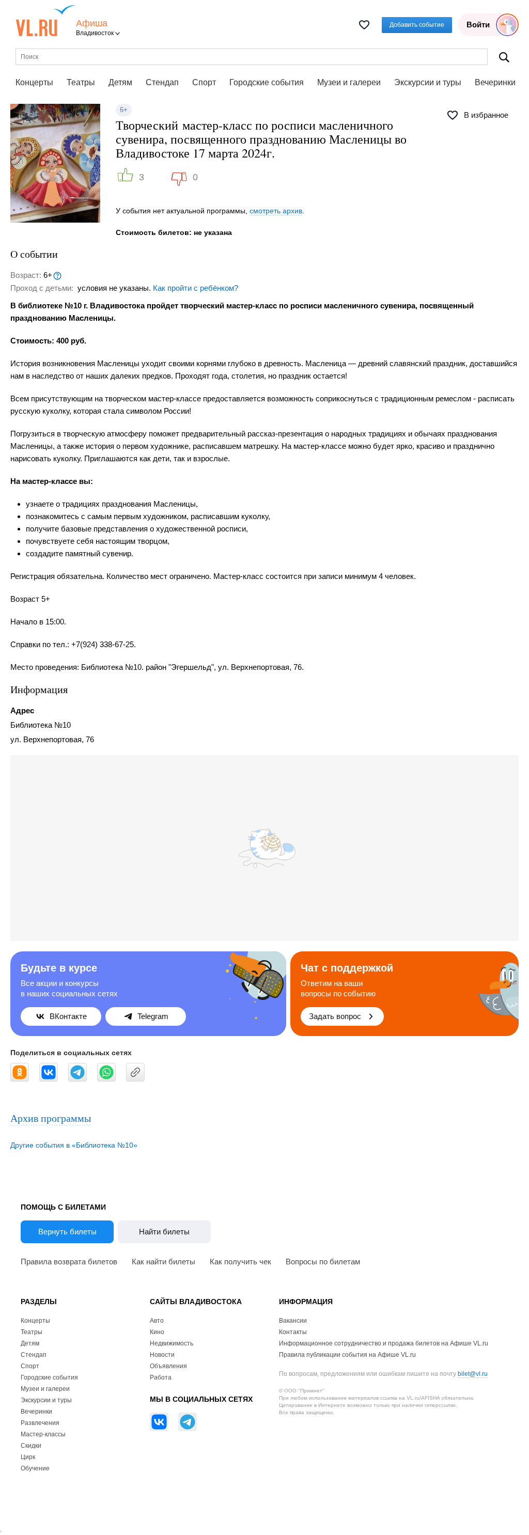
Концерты (34, 82)
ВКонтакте (68, 1016)
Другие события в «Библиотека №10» (73, 1145)
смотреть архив (276, 211)
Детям (120, 82)
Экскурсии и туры (427, 82)
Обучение (35, 1468)
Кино (157, 1332)
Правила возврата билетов (69, 1261)
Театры (81, 82)
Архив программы (50, 1118)
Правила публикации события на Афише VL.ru (347, 1354)
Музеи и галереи (349, 82)
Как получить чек (240, 1261)
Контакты (293, 1332)
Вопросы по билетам (323, 1261)
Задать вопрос (335, 1016)
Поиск (504, 57)
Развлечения (40, 1423)
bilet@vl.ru (473, 1373)
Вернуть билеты (67, 1231)
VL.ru (45, 20)
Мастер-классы (43, 1434)
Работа (161, 1377)
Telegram (152, 1016)
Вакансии (293, 1320)
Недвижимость (171, 1343)
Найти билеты (164, 1231)
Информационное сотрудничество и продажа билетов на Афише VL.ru (383, 1343)
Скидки (31, 1445)
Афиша (91, 23)
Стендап (162, 82)
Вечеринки (495, 82)
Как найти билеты (163, 1261)
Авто (157, 1320)
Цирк (28, 1457)
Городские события (266, 82)
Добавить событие (417, 24)
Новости (162, 1354)
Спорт (204, 82)
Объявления (168, 1366)
